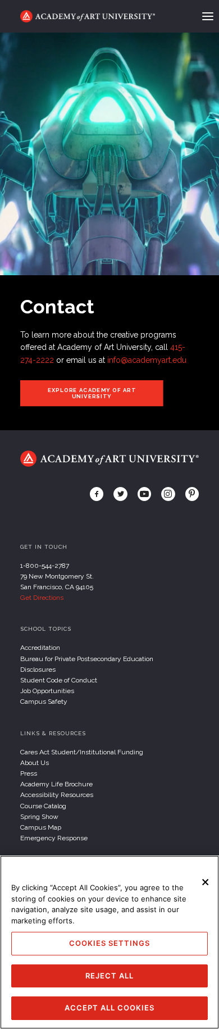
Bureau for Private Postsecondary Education (86, 659)
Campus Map (40, 827)
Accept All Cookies (109, 1007)
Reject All (109, 975)
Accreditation (40, 648)
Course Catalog (43, 806)
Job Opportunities (47, 691)
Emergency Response (54, 838)
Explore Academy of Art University (92, 393)
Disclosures (38, 669)
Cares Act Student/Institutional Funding (81, 752)
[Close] (205, 881)
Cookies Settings (109, 943)
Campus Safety (43, 701)
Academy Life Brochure (56, 784)
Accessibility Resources (56, 795)
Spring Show (39, 817)
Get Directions (41, 598)
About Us (34, 763)
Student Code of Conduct (58, 680)
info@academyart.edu (146, 360)
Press (28, 773)
